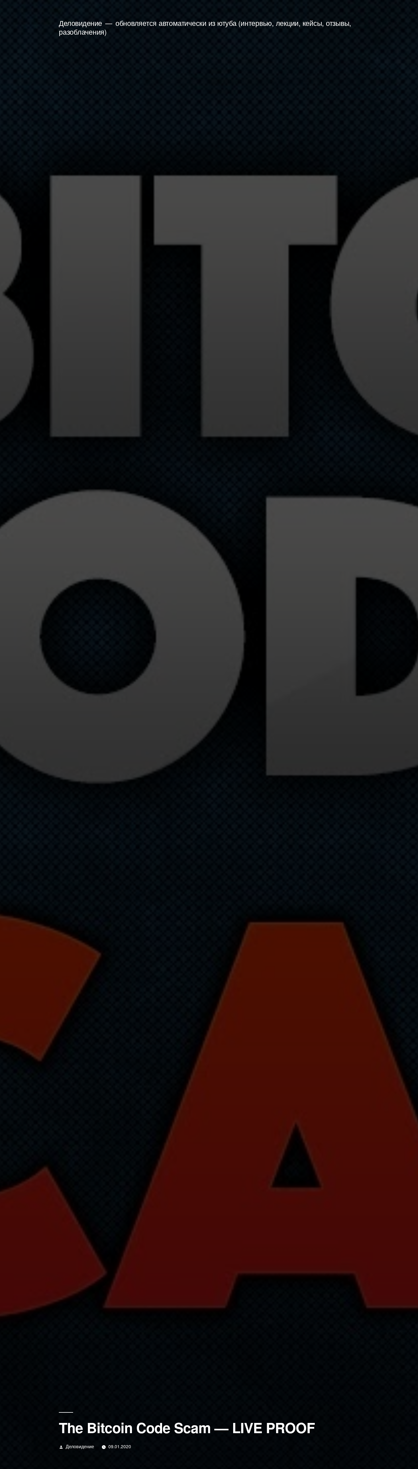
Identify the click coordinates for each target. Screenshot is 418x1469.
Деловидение (80, 23)
